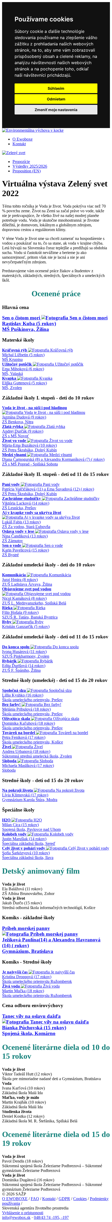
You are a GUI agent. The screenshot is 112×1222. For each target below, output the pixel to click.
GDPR (64, 1198)
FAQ (35, 1198)
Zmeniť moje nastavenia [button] (56, 109)
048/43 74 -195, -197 (51, 1217)
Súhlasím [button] (56, 88)
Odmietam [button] (56, 99)
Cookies (80, 1198)
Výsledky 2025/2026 (30, 166)
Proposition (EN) (27, 171)
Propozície (21, 161)
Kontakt (19, 144)
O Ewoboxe (23, 139)
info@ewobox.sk (16, 1217)
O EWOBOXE (15, 1198)
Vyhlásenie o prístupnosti (22, 1213)
